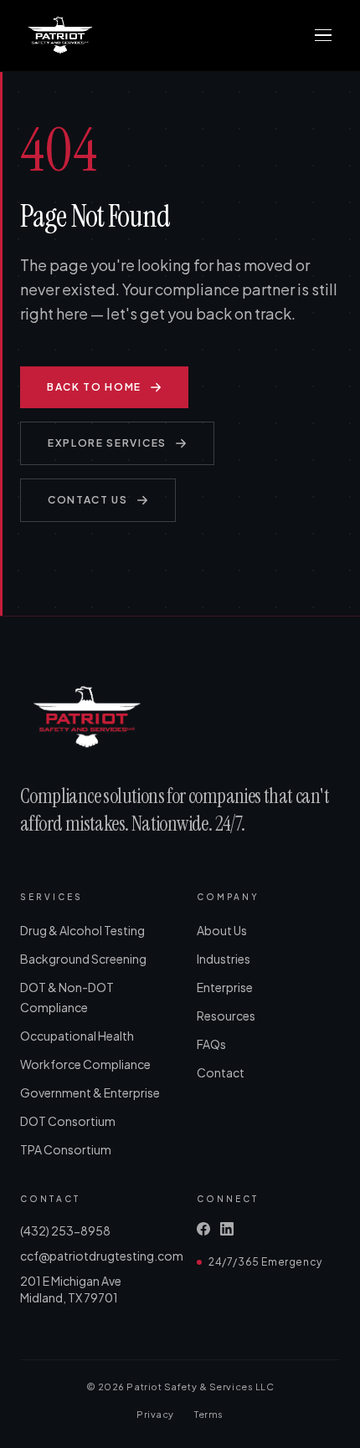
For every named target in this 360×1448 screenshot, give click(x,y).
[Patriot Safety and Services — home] (60, 35)
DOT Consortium (68, 1120)
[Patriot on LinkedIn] (227, 1229)
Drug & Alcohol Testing (82, 930)
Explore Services (107, 443)
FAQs (211, 1043)
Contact (220, 1072)
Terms (209, 1414)
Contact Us (88, 500)
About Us (222, 930)
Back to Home (94, 387)
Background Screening (83, 958)
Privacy (155, 1414)
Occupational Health (77, 1035)
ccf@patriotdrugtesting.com (91, 1255)
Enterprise (225, 987)
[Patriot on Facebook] (203, 1229)
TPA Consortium (65, 1149)
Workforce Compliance (85, 1064)
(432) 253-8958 (65, 1230)
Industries (223, 958)
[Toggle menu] (323, 35)
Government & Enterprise (90, 1092)
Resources (226, 1015)
